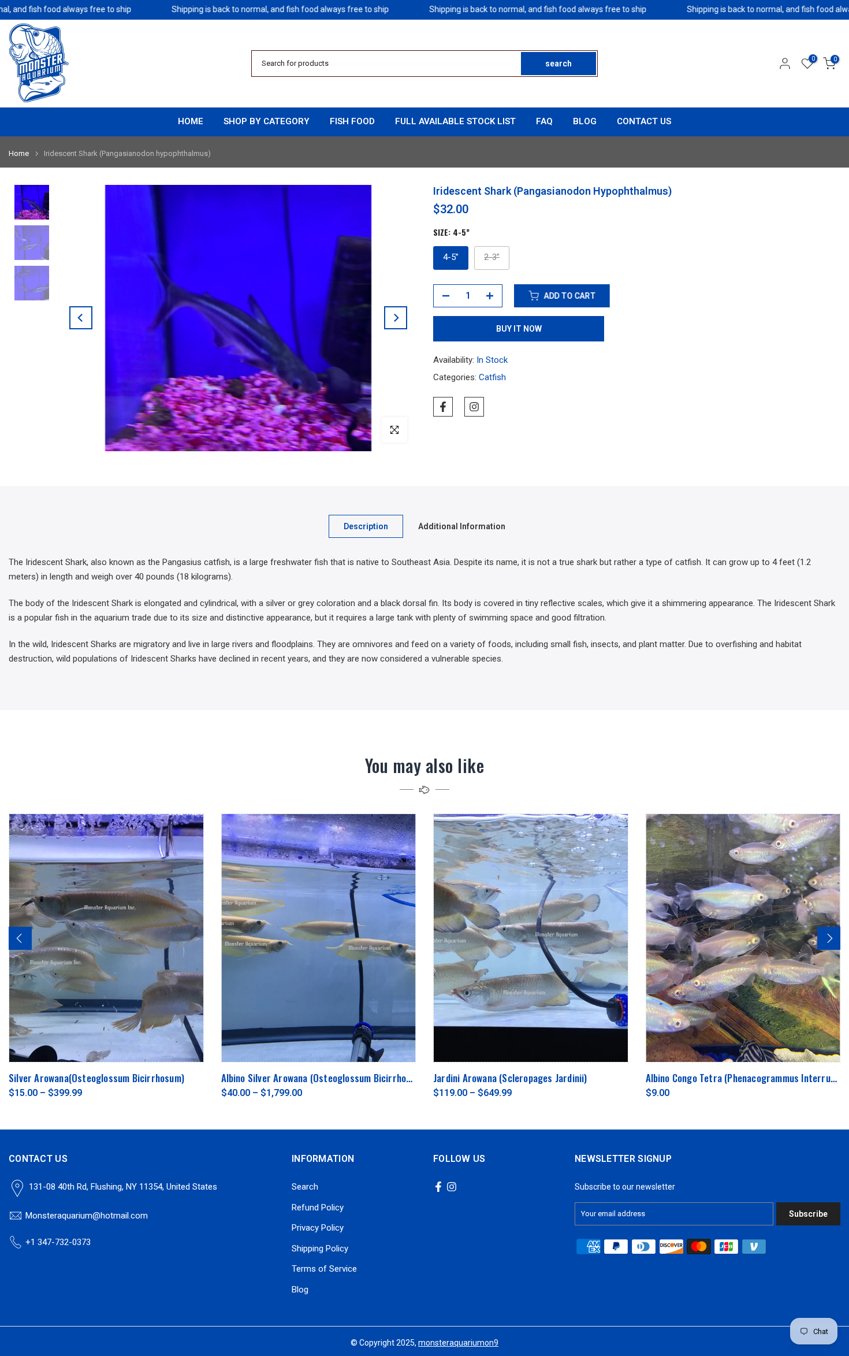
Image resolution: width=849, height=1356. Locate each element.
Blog (300, 1289)
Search (305, 1187)
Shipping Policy (320, 1248)
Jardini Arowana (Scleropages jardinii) (510, 1078)
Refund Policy (318, 1207)
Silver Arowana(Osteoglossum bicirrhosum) (96, 1078)
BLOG (585, 121)
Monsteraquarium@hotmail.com (86, 1215)
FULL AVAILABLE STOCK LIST (455, 121)
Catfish (492, 377)
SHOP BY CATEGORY (267, 121)
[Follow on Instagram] (474, 407)
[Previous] (80, 317)
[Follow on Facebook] (443, 407)
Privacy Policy (318, 1228)
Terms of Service (324, 1269)
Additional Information (461, 526)
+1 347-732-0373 (58, 1242)
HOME (190, 121)
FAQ (544, 121)
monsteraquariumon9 (458, 1342)
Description (366, 526)
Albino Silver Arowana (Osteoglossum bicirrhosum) (323, 1078)
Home (19, 153)
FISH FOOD (352, 121)
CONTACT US (644, 121)
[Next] (395, 317)
